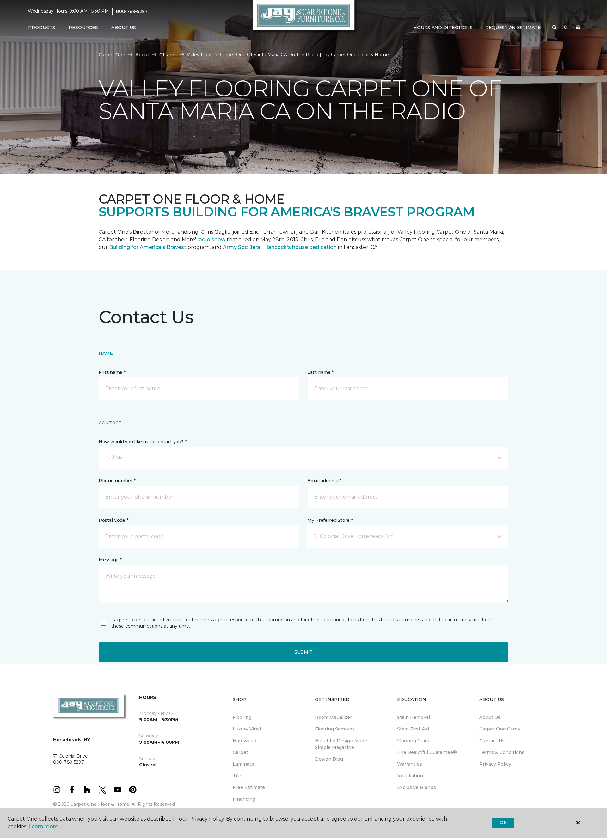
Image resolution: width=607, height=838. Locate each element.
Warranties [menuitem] (409, 764)
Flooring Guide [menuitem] (414, 740)
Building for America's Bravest (147, 247)
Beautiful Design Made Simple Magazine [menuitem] (341, 744)
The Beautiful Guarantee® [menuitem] (427, 752)
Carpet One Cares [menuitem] (499, 729)
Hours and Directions (442, 27)
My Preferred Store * (330, 520)
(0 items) (578, 27)
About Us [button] (123, 27)
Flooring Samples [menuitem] (335, 729)
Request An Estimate (513, 27)
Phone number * (117, 480)
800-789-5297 (132, 11)
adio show (212, 240)
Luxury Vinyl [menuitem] (247, 729)
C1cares (168, 55)
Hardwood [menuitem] (244, 740)
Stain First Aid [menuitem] (413, 729)
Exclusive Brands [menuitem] (416, 787)
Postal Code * (113, 520)
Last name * (320, 372)
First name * (112, 372)
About (142, 55)
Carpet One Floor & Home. (100, 804)
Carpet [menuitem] (240, 752)
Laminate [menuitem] (243, 764)
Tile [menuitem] (237, 776)
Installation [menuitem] (410, 776)
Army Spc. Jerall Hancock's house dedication (280, 247)
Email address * (324, 480)
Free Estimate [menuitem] (249, 787)
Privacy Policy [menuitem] (495, 764)
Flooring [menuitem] (242, 717)
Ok (503, 822)
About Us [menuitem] (489, 717)
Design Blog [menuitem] (329, 759)
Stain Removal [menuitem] (413, 717)
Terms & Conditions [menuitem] (501, 752)
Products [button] (41, 27)
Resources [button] (83, 27)
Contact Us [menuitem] (492, 740)
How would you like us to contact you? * (143, 442)
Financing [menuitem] (244, 799)
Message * (110, 560)
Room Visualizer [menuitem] (333, 717)
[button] (555, 28)
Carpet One (112, 55)
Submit (303, 652)
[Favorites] (566, 28)
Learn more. (43, 826)
